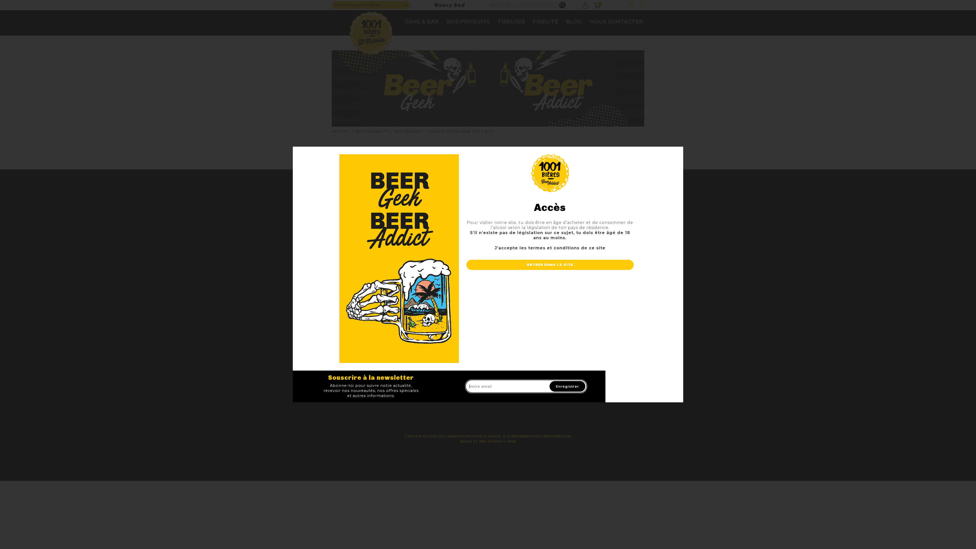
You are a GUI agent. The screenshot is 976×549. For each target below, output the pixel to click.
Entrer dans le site (550, 265)
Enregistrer (567, 386)
